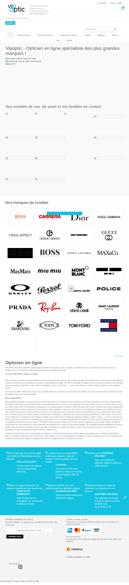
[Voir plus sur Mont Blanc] (79, 271)
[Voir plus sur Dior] (79, 217)
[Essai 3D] (10, 64)
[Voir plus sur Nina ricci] (109, 271)
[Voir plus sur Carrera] (49, 217)
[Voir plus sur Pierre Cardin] (79, 289)
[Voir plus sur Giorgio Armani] (49, 235)
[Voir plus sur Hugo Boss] (49, 253)
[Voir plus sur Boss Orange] (20, 217)
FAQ (58, 40)
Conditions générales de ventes (78, 557)
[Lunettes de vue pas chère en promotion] (23, 61)
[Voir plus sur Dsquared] (20, 235)
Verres (88, 35)
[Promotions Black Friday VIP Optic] (21, 58)
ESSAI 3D (115, 35)
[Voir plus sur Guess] (20, 253)
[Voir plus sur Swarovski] (20, 325)
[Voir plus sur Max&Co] (109, 253)
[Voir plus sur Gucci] (109, 235)
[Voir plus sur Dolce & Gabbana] (109, 217)
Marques (101, 35)
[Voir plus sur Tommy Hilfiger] (109, 325)
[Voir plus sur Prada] (20, 307)
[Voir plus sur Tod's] (49, 325)
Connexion (102, 3)
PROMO (69, 40)
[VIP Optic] (16, 8)
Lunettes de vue (24, 35)
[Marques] (64, 213)
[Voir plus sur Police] (109, 289)
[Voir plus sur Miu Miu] (49, 271)
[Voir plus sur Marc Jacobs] (79, 253)
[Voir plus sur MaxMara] (20, 271)
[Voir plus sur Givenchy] (79, 235)
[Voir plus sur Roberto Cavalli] (79, 307)
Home (10, 35)
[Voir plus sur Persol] (49, 289)
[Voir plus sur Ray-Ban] (49, 307)
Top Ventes (118, 356)
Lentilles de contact (69, 35)
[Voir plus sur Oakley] (20, 289)
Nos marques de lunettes (26, 202)
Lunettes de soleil (45, 35)
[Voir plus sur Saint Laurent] (109, 307)
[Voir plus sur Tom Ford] (79, 325)
